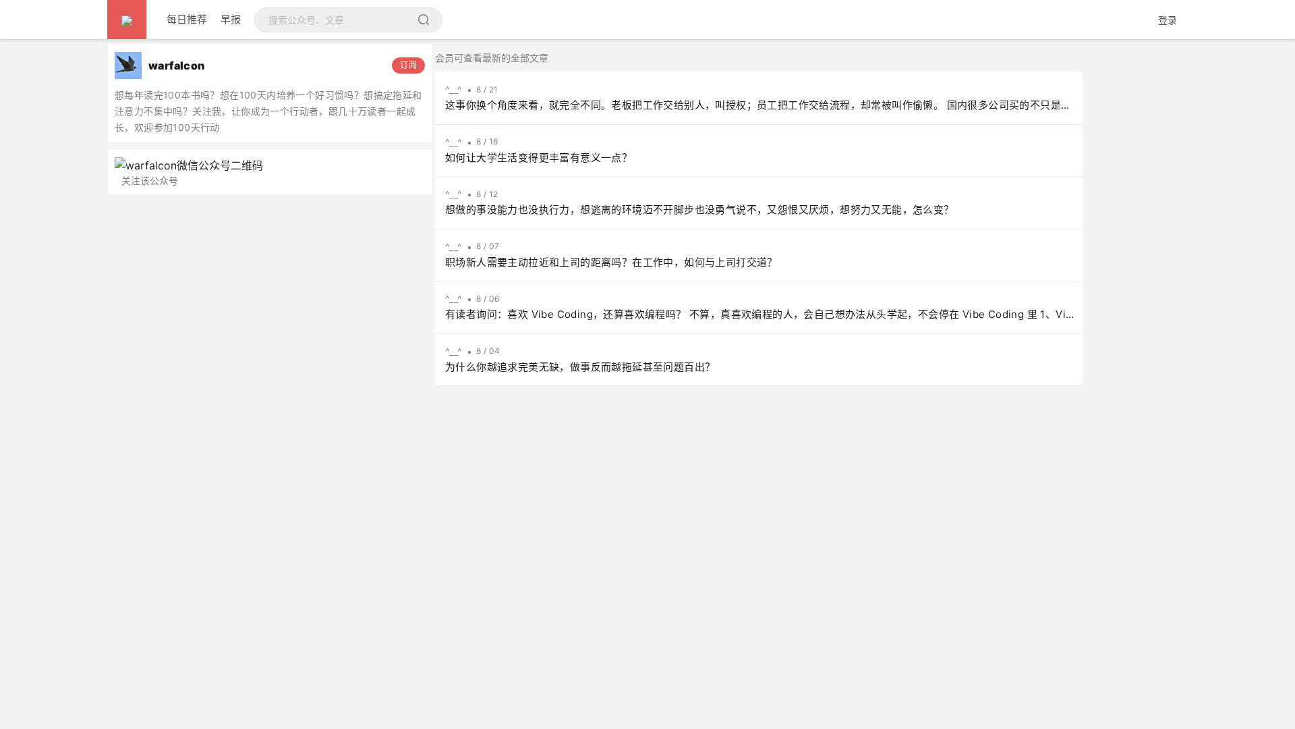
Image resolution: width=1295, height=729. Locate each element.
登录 (1167, 20)
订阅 (408, 65)
